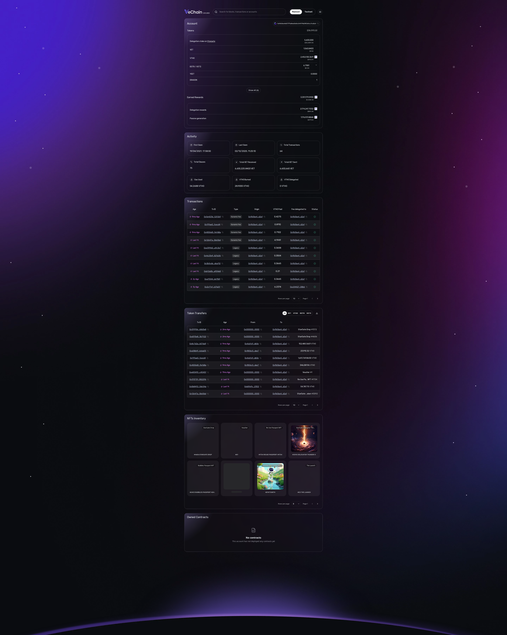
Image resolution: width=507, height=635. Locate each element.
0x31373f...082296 (197, 379)
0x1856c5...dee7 (252, 351)
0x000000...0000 (251, 329)
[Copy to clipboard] (318, 23)
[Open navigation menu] (320, 11)
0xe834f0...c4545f (197, 372)
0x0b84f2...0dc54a (197, 386)
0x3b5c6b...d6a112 (212, 263)
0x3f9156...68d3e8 (197, 329)
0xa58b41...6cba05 (197, 351)
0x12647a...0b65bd (212, 240)
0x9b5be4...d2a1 (255, 217)
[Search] (216, 12)
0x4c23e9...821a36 (212, 256)
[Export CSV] (317, 313)
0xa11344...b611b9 (212, 279)
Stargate (211, 41)
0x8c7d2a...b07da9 (197, 344)
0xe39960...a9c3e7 (212, 248)
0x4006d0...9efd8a (212, 232)
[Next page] (317, 298)
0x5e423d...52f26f (212, 217)
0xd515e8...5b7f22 (198, 337)
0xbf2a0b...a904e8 (212, 271)
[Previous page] (312, 298)
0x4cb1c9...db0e (252, 344)
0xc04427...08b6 (297, 287)
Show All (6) (253, 90)
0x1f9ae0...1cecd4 (212, 224)
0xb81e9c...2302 (251, 386)
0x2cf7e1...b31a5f (212, 287)
